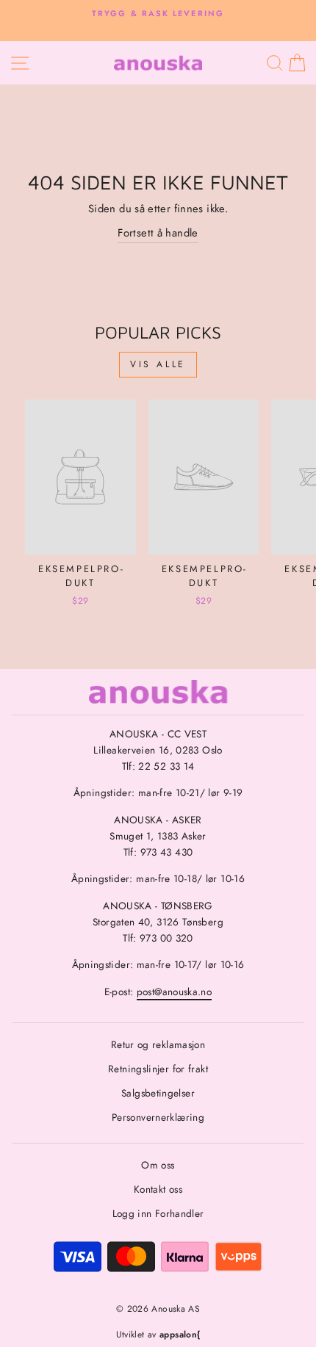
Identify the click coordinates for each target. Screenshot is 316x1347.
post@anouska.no (174, 991)
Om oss (157, 1165)
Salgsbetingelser (158, 1093)
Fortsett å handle (158, 233)
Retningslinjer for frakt (158, 1068)
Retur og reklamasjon (158, 1044)
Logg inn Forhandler (158, 1213)
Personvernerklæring (158, 1117)
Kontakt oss (158, 1189)
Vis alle (158, 364)
